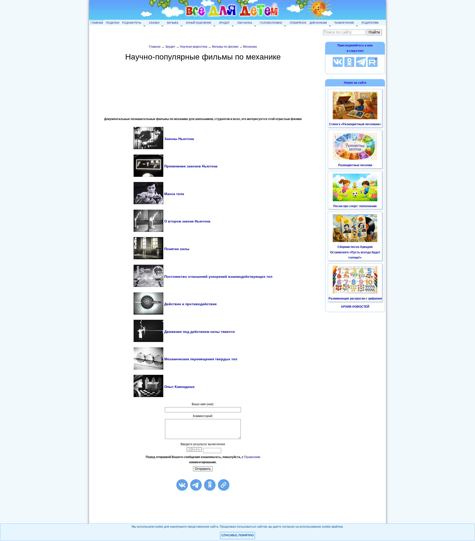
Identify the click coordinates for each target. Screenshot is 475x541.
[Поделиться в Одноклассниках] (209, 485)
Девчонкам (318, 22)
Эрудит (224, 22)
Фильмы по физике (225, 46)
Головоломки (271, 22)
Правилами (252, 457)
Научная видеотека (193, 46)
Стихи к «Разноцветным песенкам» (355, 124)
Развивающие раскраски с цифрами (355, 298)
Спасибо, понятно (237, 535)
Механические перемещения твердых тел (200, 359)
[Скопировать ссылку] (223, 485)
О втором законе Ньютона (187, 221)
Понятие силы (176, 249)
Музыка (172, 22)
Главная (97, 22)
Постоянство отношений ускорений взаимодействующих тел (218, 277)
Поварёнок (298, 22)
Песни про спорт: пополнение (355, 206)
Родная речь (131, 22)
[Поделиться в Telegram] (196, 485)
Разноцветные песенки (355, 165)
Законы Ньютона (179, 139)
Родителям (370, 22)
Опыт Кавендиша (179, 387)
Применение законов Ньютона (190, 166)
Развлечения (344, 22)
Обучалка (244, 22)
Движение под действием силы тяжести (199, 332)
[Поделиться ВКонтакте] (182, 485)
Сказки (154, 22)
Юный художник (198, 22)
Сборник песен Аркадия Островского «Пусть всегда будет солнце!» (355, 252)
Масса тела (174, 194)
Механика (250, 46)
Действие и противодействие (190, 304)
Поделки (112, 22)
